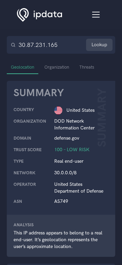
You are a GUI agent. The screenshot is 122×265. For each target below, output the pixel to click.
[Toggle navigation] (96, 14)
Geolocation (22, 67)
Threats (86, 67)
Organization (56, 67)
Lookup (99, 45)
